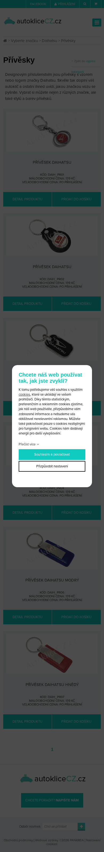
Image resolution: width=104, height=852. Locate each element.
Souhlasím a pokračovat (52, 454)
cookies (24, 394)
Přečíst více (27, 444)
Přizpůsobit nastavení (52, 466)
